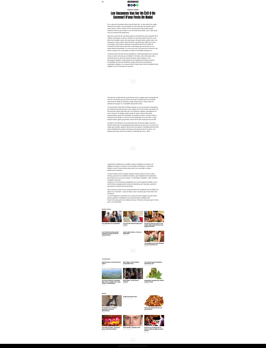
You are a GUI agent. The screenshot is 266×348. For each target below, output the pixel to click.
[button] (102, 1)
